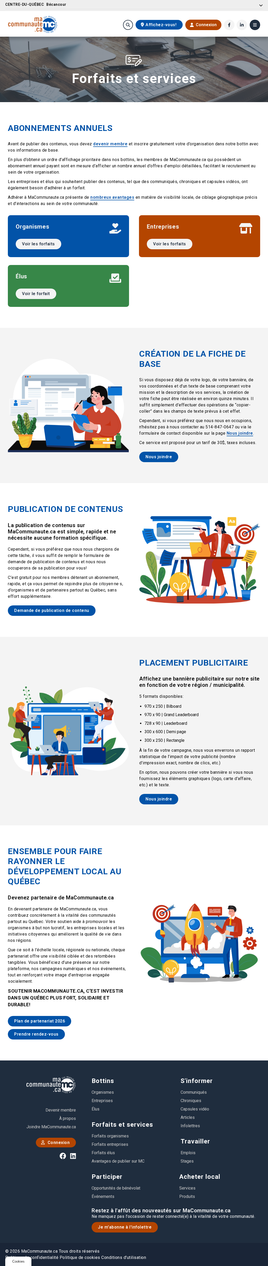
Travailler (195, 1141)
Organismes (103, 1092)
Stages (187, 1161)
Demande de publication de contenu (51, 610)
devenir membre (110, 143)
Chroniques (191, 1100)
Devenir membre (61, 1110)
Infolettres (190, 1125)
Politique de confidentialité (31, 1257)
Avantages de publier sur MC (118, 1161)
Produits (187, 1196)
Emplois (188, 1152)
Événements (103, 1196)
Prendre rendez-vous (36, 1034)
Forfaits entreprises (110, 1144)
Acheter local (199, 1176)
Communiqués (194, 1092)
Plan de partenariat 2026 (39, 1021)
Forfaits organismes (110, 1136)
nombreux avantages (112, 197)
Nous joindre (240, 433)
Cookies (18, 1261)
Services (187, 1188)
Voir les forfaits (38, 243)
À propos (67, 1118)
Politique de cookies (80, 1257)
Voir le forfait (36, 293)
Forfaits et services (122, 1124)
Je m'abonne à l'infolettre (125, 1227)
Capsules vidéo (195, 1109)
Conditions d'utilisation (123, 1257)
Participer (107, 1176)
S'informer (197, 1081)
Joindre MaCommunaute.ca (51, 1126)
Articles (188, 1117)
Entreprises (102, 1100)
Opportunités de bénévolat (116, 1188)
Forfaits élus (103, 1152)
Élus (95, 1109)
